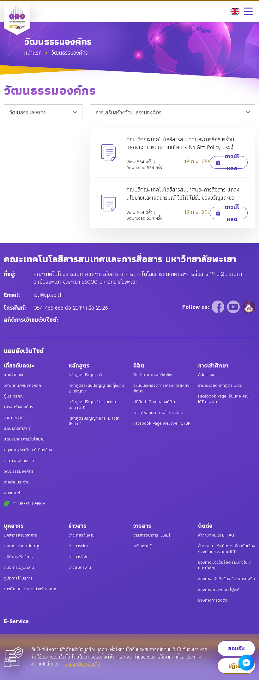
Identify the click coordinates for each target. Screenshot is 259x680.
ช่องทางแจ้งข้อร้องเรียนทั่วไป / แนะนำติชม (224, 565)
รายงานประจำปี (17, 481)
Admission (208, 374)
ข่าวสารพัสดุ (79, 545)
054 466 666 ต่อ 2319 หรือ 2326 (70, 307)
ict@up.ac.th (48, 294)
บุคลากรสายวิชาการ (20, 534)
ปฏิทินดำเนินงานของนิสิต (154, 401)
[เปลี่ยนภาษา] (235, 10)
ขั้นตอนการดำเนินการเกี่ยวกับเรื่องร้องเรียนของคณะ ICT (226, 548)
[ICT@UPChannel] (234, 306)
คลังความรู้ (142, 545)
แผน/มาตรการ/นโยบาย (24, 438)
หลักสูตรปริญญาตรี (85, 374)
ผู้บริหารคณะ (15, 395)
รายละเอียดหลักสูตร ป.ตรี (220, 385)
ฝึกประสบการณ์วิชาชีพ (152, 374)
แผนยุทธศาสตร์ (17, 428)
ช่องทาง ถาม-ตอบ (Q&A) (219, 589)
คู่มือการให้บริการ (18, 577)
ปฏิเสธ (236, 665)
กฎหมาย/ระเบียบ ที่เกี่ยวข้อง (28, 449)
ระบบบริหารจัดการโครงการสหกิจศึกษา (161, 388)
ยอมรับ (236, 648)
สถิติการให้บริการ (18, 556)
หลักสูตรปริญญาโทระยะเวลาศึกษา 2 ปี (93, 404)
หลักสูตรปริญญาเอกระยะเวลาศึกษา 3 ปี (94, 421)
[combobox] (43, 112)
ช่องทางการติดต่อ (213, 600)
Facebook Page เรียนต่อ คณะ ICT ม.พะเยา (224, 398)
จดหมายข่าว (14, 492)
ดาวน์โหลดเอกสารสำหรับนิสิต (158, 412)
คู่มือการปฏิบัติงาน (19, 567)
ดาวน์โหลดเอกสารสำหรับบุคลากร (32, 588)
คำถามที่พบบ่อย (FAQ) (216, 534)
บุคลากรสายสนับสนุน (22, 545)
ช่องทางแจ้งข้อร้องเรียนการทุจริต (226, 578)
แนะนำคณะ (13, 374)
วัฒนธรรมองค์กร (18, 471)
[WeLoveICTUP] (219, 306)
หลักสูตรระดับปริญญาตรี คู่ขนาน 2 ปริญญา (96, 388)
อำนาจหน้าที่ (13, 417)
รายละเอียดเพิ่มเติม (82, 664)
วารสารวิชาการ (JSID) (151, 534)
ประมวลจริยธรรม (19, 460)
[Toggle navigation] (248, 11)
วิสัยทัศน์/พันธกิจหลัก (22, 385)
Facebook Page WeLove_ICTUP (161, 423)
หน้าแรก (33, 52)
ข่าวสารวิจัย (78, 556)
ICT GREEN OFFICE (27, 503)
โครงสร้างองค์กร (18, 406)
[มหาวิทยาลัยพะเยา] (249, 306)
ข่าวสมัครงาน (80, 567)
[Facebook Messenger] (246, 663)
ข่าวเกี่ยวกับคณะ (82, 534)
